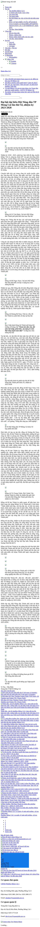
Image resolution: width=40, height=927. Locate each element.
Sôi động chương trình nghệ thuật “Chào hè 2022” (21, 83)
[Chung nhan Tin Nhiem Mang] (11, 922)
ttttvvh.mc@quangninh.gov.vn (15, 916)
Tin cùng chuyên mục (8, 691)
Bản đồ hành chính (7, 835)
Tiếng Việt (10, 59)
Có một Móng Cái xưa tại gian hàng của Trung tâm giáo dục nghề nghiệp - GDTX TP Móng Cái (21, 89)
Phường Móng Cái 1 (6, 71)
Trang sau (8, 830)
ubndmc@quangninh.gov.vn (14, 898)
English (13, 61)
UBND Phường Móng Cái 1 (10, 884)
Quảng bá (4, 868)
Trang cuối (8, 832)
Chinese (13, 63)
